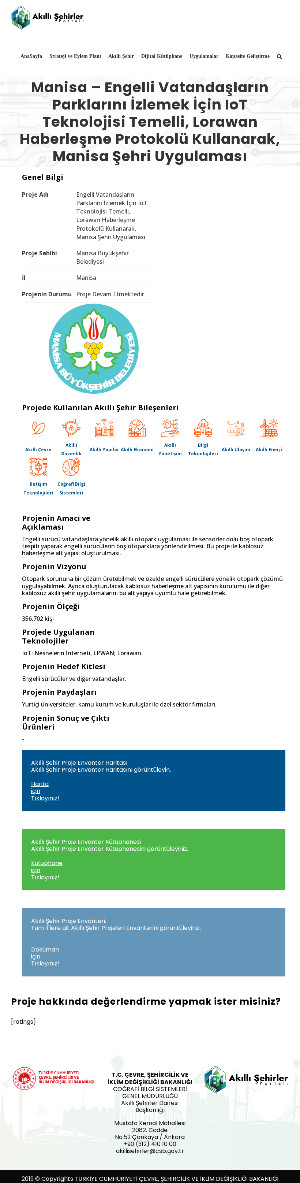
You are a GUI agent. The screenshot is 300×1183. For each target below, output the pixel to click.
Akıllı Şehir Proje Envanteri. (116, 942)
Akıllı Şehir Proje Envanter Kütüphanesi (109, 860)
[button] (279, 56)
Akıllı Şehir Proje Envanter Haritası (101, 780)
